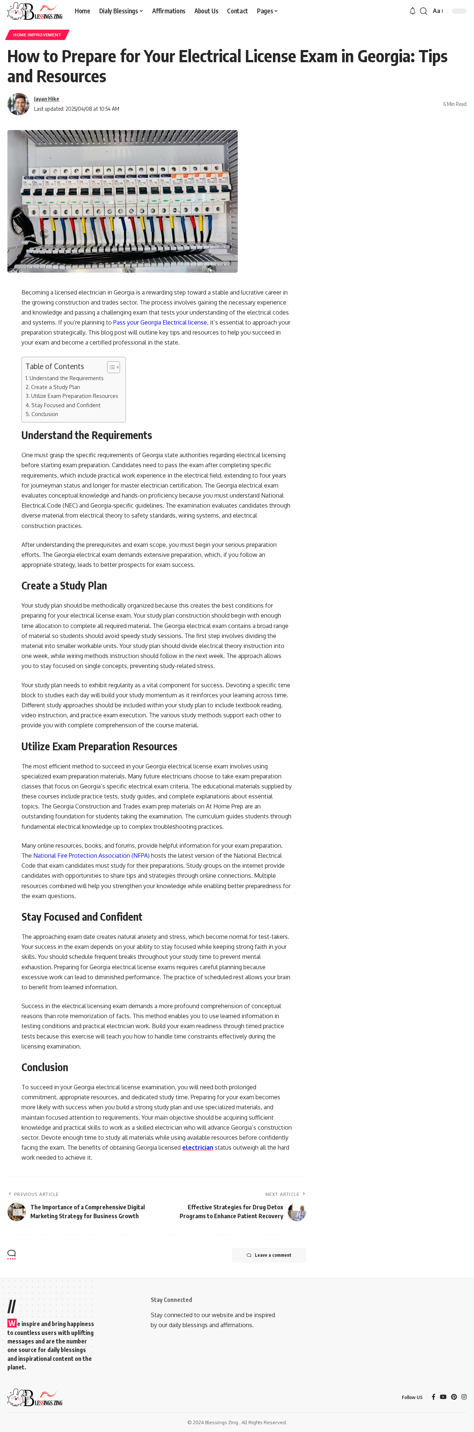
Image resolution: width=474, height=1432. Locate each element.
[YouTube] (443, 1397)
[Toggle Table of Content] (109, 367)
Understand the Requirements (67, 378)
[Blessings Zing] (35, 11)
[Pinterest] (454, 1397)
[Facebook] (433, 1397)
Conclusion (44, 414)
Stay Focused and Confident (66, 405)
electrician (197, 1147)
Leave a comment (273, 1255)
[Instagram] (464, 1397)
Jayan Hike (46, 98)
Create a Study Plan (55, 386)
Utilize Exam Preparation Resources (74, 395)
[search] (423, 11)
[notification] (412, 11)
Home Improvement (37, 34)
